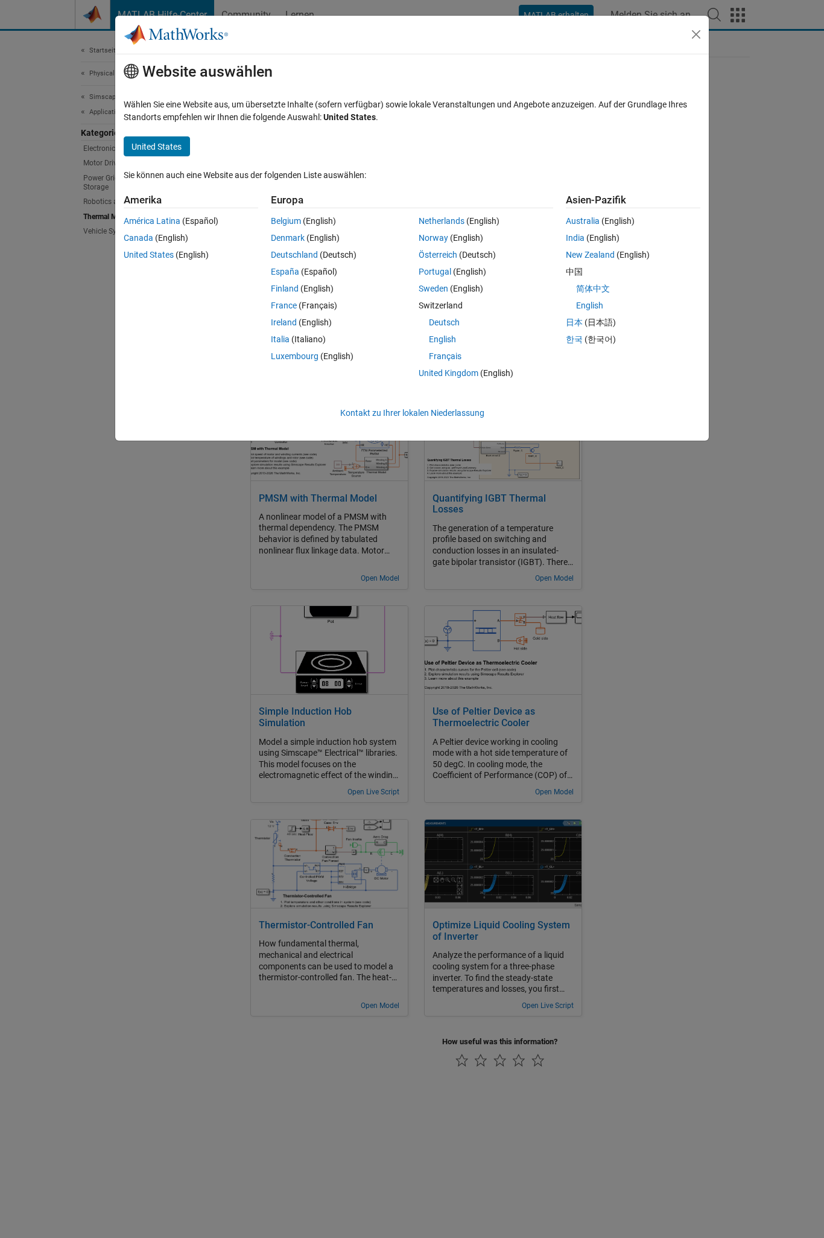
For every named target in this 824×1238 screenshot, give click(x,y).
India (575, 238)
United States (149, 255)
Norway (433, 238)
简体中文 (593, 288)
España (285, 271)
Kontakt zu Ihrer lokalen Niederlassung (412, 413)
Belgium (286, 221)
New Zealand (590, 255)
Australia (583, 221)
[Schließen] (696, 34)
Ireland (284, 322)
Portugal (435, 271)
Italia (280, 339)
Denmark (288, 238)
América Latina (152, 221)
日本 (574, 322)
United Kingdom (448, 373)
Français (445, 356)
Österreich (438, 255)
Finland (285, 288)
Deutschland (294, 255)
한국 (574, 339)
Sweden (433, 288)
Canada (138, 238)
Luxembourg (295, 356)
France (284, 305)
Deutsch (444, 322)
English (442, 339)
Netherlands (441, 221)
